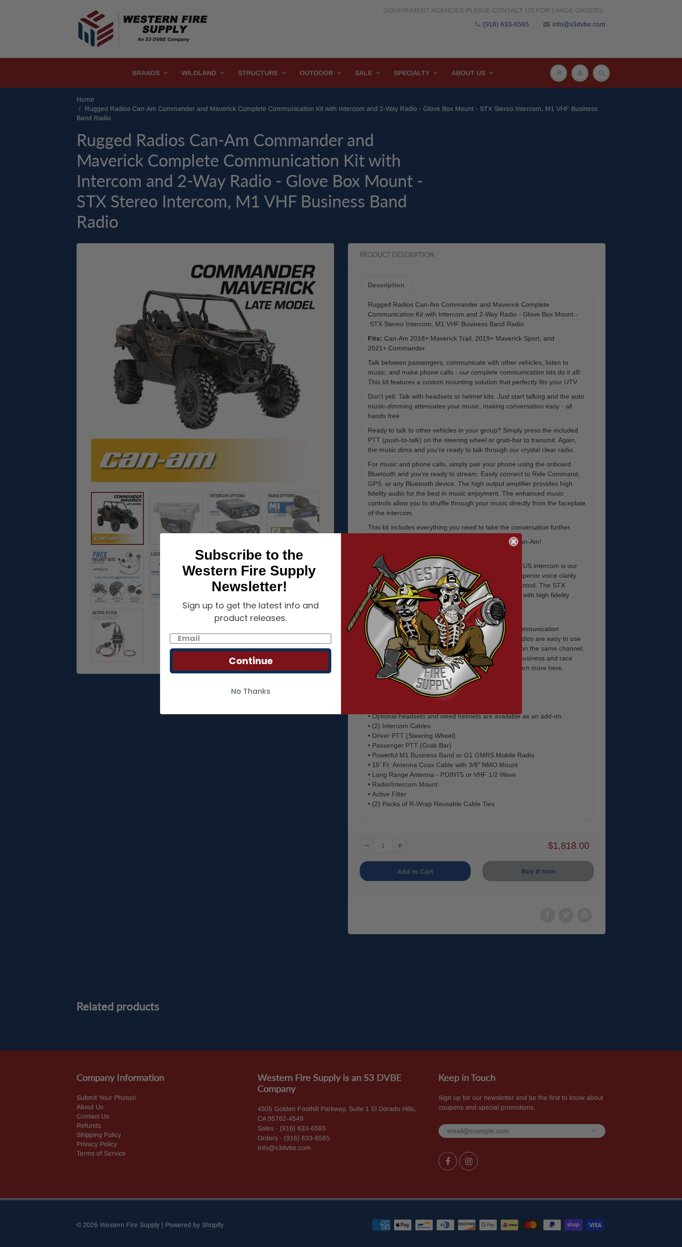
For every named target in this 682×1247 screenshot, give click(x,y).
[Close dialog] (513, 541)
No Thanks (250, 691)
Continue (251, 660)
